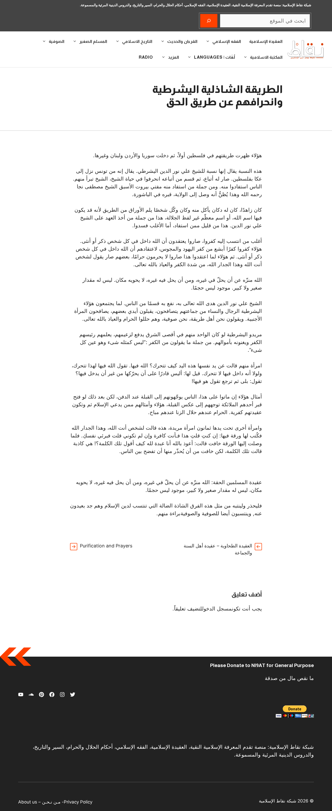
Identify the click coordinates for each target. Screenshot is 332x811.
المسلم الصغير (93, 41)
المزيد (173, 57)
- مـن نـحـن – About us (41, 802)
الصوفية (56, 41)
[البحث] (208, 21)
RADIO (146, 57)
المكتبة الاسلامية (266, 57)
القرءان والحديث (182, 41)
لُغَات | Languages (214, 57)
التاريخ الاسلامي (137, 41)
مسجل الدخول (217, 609)
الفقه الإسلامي (226, 41)
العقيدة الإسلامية (265, 41)
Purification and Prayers (106, 545)
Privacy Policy (78, 802)
